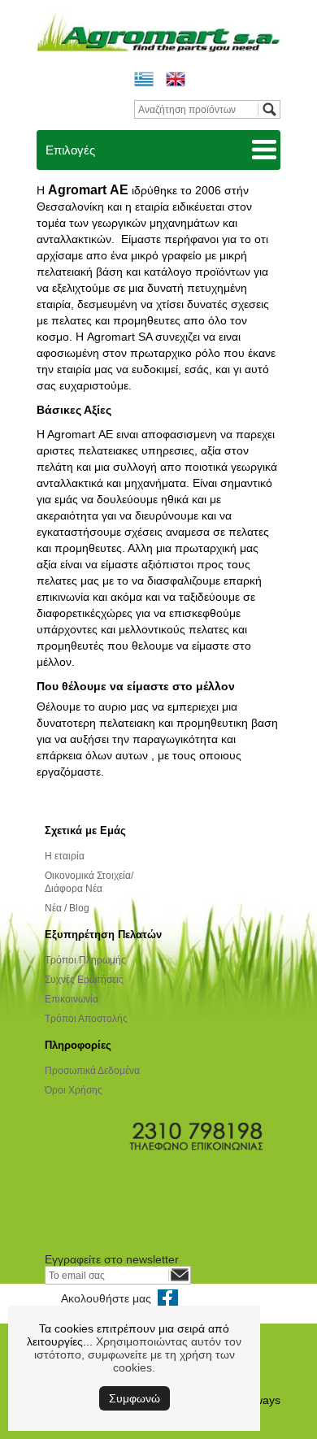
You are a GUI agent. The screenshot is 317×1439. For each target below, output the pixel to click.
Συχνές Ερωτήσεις (84, 979)
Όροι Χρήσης (73, 1090)
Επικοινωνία (71, 999)
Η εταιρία (65, 856)
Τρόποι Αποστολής (86, 1018)
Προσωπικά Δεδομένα (92, 1070)
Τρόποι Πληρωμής (85, 960)
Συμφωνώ (134, 1398)
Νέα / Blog (67, 908)
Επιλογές (70, 150)
